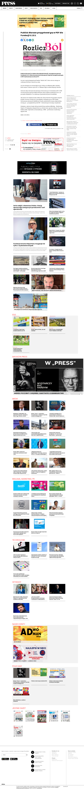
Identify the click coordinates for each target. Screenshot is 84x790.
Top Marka (70, 756)
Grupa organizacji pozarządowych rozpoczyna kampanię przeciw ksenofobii (71, 117)
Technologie (18, 540)
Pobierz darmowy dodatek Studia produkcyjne (56, 681)
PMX (41, 120)
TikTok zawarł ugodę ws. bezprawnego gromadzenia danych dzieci (20, 556)
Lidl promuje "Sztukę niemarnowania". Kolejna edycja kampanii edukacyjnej (38, 514)
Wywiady (16, 582)
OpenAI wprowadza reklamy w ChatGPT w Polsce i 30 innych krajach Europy (39, 556)
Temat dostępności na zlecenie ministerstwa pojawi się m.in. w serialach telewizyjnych (72, 99)
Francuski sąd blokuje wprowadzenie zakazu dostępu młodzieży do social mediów (21, 575)
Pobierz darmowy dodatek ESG (39, 681)
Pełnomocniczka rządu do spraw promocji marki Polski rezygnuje (56, 514)
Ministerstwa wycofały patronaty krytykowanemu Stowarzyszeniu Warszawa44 (20, 289)
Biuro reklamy (55, 754)
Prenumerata (55, 756)
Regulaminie (39, 788)
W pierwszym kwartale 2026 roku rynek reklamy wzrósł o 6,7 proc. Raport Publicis (72, 134)
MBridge (36, 120)
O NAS (53, 8)
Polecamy (17, 666)
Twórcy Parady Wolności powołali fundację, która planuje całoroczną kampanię (72, 105)
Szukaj (79, 8)
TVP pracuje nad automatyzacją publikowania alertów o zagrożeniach (38, 434)
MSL (39, 120)
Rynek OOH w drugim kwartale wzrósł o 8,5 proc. (39, 532)
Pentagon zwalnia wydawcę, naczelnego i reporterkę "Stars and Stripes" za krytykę (21, 270)
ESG (41, 8)
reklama (29, 133)
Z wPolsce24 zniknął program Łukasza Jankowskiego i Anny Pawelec (56, 270)
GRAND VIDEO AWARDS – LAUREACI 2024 (25, 661)
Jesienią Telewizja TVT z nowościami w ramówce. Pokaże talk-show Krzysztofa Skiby (56, 415)
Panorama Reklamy (73, 757)
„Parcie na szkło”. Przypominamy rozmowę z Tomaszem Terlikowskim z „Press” (38, 598)
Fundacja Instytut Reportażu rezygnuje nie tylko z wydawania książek (29, 245)
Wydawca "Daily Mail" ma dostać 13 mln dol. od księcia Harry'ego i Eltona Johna (20, 415)
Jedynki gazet (19, 708)
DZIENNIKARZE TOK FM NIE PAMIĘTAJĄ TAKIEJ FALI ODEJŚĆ (35, 393)
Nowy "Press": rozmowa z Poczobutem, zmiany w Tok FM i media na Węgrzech (39, 415)
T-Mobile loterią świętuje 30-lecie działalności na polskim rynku (38, 495)
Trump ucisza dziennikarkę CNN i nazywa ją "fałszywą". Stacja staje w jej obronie (20, 472)
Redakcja (54, 752)
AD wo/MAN (70, 754)
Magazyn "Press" (72, 752)
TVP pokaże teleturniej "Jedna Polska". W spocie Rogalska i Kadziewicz (39, 472)
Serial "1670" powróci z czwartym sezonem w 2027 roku (20, 453)
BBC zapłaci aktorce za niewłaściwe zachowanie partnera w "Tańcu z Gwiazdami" (55, 472)
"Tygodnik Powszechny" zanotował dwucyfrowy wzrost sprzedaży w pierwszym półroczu (57, 453)
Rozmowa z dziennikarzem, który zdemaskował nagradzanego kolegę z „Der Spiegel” (20, 617)
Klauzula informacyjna (57, 760)
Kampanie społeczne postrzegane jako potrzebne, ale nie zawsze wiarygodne (72, 139)
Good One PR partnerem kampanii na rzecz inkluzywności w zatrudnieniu (72, 111)
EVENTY (11, 8)
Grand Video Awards (73, 758)
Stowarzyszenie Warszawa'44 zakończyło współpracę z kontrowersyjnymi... (21, 533)
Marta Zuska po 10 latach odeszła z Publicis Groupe (72, 149)
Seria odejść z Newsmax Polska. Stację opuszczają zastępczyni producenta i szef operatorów (29, 207)
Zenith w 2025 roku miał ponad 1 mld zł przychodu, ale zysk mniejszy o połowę (21, 495)
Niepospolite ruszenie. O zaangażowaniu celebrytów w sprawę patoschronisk (72, 122)
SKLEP (26, 8)
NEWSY (4, 8)
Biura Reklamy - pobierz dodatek (19, 700)
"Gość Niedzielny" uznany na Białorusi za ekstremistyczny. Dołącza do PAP (56, 193)
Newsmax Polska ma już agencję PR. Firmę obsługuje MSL (72, 145)
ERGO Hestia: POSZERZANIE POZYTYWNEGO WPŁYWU (55, 330)
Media (15, 398)
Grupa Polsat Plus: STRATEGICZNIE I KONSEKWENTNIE (18, 350)
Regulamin (54, 759)
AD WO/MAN (17, 642)
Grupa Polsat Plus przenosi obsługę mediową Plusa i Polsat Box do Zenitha (21, 514)
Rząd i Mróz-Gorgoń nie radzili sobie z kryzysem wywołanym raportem (57, 231)
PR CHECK (47, 8)
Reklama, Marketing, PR (23, 479)
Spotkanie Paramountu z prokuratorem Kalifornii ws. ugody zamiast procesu (20, 434)
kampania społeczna (30, 120)
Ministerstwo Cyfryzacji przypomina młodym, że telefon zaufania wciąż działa (72, 128)
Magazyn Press (19, 356)
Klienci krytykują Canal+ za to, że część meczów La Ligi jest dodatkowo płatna (57, 212)
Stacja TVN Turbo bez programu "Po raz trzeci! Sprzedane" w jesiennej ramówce (55, 434)
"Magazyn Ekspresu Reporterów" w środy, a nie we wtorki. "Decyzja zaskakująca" (39, 453)
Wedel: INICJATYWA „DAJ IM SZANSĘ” (38, 330)
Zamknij (65, 786)
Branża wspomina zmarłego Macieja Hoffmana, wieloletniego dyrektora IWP (38, 270)
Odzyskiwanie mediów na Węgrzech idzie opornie (28, 309)
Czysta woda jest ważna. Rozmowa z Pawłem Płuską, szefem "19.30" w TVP (56, 598)
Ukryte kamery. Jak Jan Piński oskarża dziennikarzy (46, 290)
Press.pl (70, 753)
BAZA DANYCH (33, 8)
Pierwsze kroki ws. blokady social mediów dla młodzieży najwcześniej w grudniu (56, 556)
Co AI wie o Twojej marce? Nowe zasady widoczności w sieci (56, 251)
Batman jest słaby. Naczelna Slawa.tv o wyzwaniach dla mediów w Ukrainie (20, 598)
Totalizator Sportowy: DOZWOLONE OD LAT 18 (19, 330)
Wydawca (54, 753)
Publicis (24, 120)
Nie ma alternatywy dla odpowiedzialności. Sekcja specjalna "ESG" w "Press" (56, 495)
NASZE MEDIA (19, 8)
